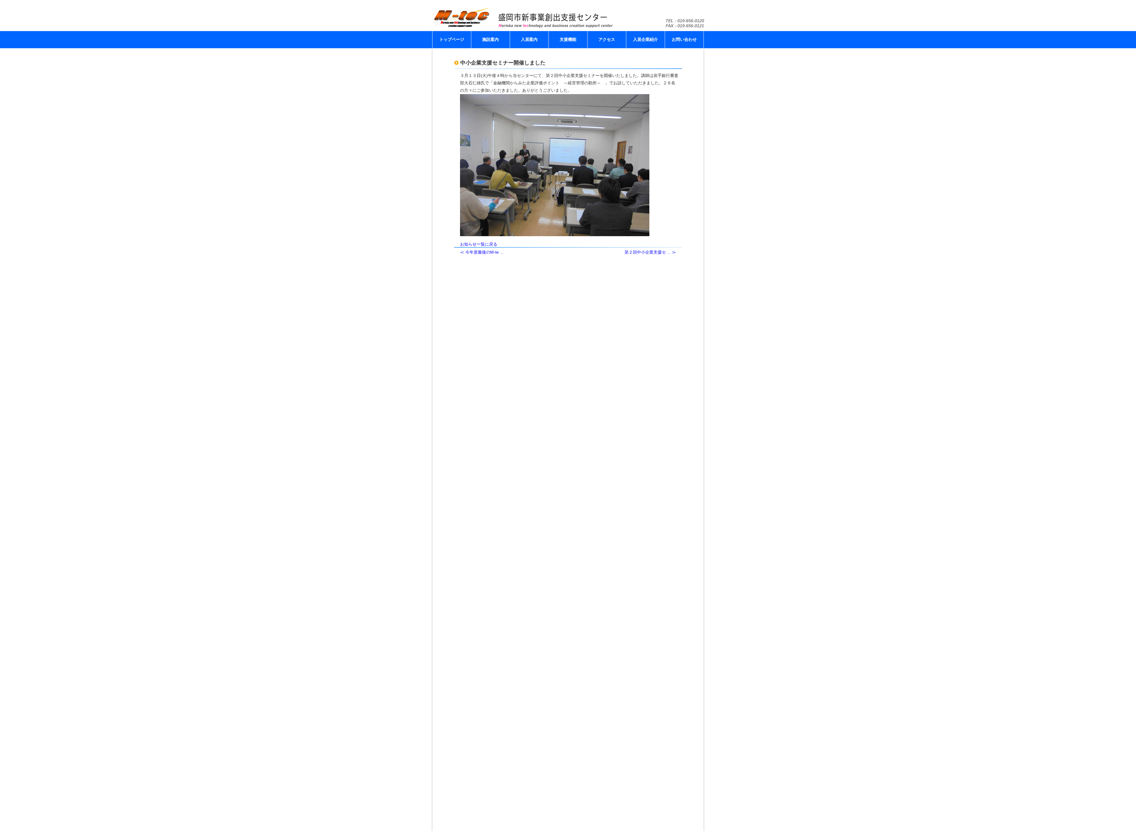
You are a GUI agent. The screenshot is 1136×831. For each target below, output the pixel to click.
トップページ (451, 39)
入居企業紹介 (645, 39)
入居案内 (529, 39)
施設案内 (490, 39)
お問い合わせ (684, 39)
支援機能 (568, 39)
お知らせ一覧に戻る (478, 244)
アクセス (606, 39)
